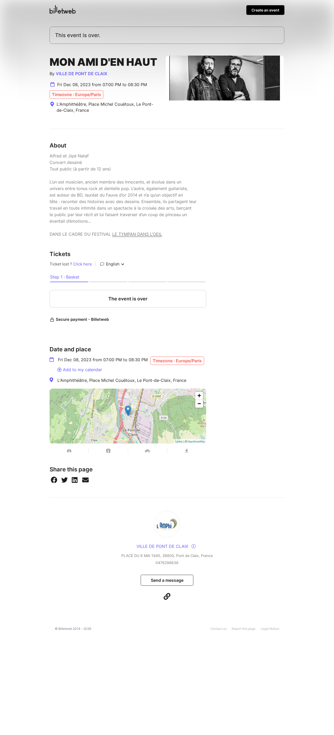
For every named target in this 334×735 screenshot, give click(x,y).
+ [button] (199, 395)
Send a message (167, 580)
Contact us (218, 629)
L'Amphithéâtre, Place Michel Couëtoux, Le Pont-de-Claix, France (121, 380)
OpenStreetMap (196, 441)
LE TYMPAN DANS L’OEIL (137, 234)
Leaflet (179, 441)
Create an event (265, 10)
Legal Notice (270, 629)
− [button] (199, 403)
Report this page (243, 629)
